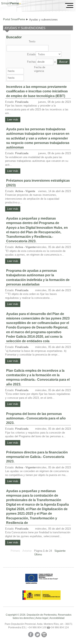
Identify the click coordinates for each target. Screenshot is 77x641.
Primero (15, 550)
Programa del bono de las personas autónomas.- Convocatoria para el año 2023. (36, 418)
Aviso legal (42, 618)
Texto (32, 41)
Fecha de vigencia (39, 69)
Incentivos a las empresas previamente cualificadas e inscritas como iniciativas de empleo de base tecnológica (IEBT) (37, 91)
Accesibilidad (56, 618)
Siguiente (60, 550)
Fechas (31, 61)
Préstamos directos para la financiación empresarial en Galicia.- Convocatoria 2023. (37, 457)
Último (38, 554)
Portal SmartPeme (14, 19)
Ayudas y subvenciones (43, 19)
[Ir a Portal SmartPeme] (11, 4)
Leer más (12, 119)
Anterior (27, 550)
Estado (31, 54)
